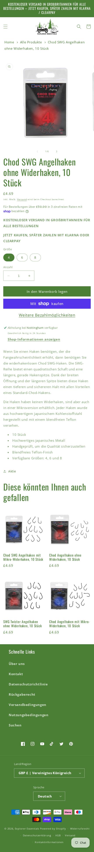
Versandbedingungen (27, 704)
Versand (22, 199)
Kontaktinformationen (49, 842)
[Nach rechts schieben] (56, 151)
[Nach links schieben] (37, 151)
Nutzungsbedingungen (28, 715)
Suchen (15, 725)
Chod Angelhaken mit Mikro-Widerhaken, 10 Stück (69, 624)
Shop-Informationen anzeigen (34, 339)
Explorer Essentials (27, 828)
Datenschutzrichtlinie (28, 684)
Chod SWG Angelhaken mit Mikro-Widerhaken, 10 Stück (23, 557)
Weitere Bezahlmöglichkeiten (47, 315)
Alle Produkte (31, 42)
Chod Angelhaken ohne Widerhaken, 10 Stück (65, 557)
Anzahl (7, 267)
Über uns (17, 663)
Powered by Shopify (53, 828)
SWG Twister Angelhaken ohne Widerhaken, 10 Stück (22, 624)
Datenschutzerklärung (37, 835)
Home (9, 42)
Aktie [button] (12, 471)
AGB (58, 835)
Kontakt (16, 674)
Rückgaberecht (22, 694)
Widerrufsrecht (80, 828)
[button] (5, 26)
